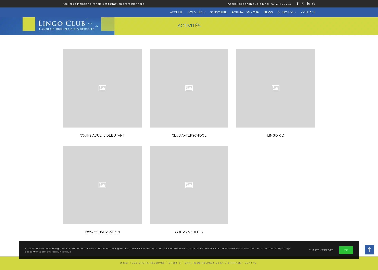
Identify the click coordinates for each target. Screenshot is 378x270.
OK (346, 250)
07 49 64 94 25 (281, 3)
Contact (251, 262)
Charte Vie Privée (321, 250)
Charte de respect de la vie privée (213, 262)
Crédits (175, 262)
